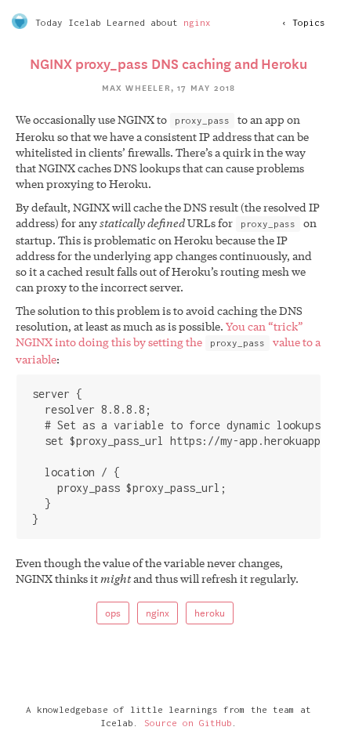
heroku (209, 612)
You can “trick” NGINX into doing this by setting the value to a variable (168, 342)
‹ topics (303, 22)
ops (113, 612)
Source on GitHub (188, 723)
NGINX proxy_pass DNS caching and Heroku (168, 62)
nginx (197, 22)
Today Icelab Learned (90, 22)
